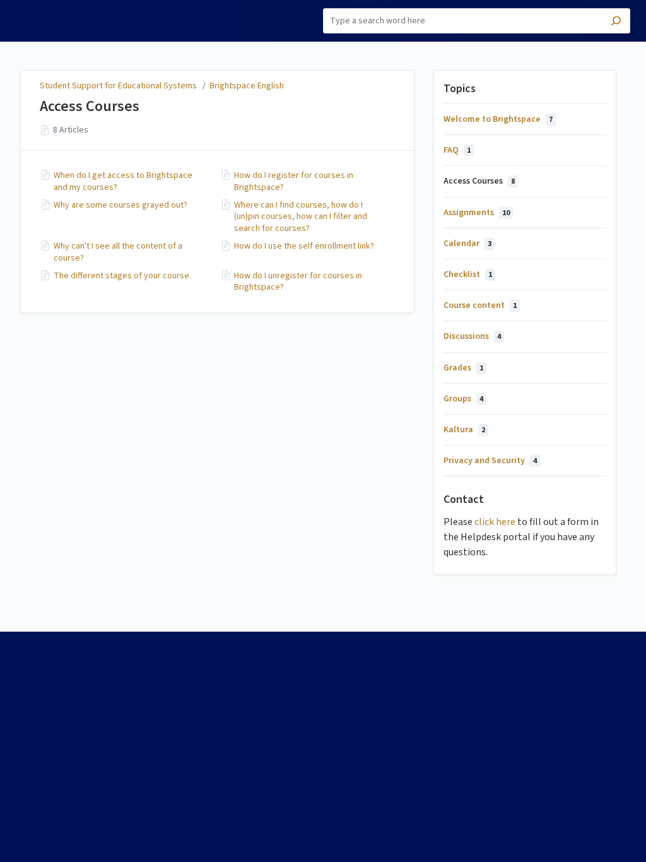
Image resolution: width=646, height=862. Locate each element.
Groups (463, 399)
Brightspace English (246, 86)
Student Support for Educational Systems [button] (63, 14)
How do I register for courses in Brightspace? (293, 181)
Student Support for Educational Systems (118, 86)
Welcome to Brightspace (498, 119)
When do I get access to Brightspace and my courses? (123, 181)
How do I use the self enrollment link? (304, 246)
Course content (480, 305)
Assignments (476, 212)
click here (494, 522)
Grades (463, 368)
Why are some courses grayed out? (120, 205)
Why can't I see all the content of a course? (118, 251)
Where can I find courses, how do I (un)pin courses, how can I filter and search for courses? (300, 216)
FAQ (457, 150)
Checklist (467, 274)
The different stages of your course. (122, 275)
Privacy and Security (490, 460)
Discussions (472, 336)
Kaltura (464, 429)
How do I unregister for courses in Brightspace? (298, 281)
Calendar (467, 243)
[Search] (616, 22)
